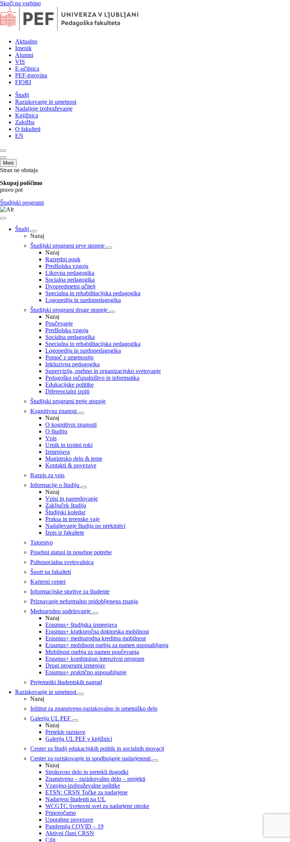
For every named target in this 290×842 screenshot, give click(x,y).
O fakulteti (27, 129)
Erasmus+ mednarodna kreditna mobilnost (95, 638)
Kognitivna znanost (54, 411)
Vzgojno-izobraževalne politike (82, 785)
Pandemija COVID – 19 (74, 826)
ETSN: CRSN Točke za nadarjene (86, 792)
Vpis (51, 438)
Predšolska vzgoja (66, 266)
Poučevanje (59, 323)
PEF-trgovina (31, 75)
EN (19, 136)
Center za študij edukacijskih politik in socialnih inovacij (97, 748)
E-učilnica (27, 68)
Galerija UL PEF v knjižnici (78, 739)
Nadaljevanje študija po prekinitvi (85, 526)
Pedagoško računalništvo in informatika (92, 378)
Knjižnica (26, 115)
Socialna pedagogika (70, 279)
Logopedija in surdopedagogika (83, 300)
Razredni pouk (62, 259)
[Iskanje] (3, 151)
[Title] (80, 28)
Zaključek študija (65, 505)
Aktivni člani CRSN (69, 833)
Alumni (24, 55)
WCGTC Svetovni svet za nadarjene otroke (97, 806)
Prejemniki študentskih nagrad (66, 682)
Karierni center (48, 581)
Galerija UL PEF (51, 718)
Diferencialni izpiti (67, 391)
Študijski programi (22, 202)
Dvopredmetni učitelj (70, 286)
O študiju (56, 431)
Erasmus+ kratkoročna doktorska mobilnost (97, 631)
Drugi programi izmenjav (75, 665)
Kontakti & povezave (70, 465)
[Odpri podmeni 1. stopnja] (109, 248)
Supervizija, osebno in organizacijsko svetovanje (103, 371)
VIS (20, 62)
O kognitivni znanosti (71, 424)
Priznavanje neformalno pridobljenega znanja (84, 601)
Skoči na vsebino (20, 3)
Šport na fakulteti (50, 572)
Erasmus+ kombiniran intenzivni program (94, 658)
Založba (24, 122)
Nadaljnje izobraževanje (43, 108)
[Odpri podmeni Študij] (34, 231)
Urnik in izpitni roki (69, 445)
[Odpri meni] (3, 157)
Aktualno (26, 41)
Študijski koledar (65, 512)
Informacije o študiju (55, 485)
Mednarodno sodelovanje (61, 611)
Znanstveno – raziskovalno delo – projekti (95, 779)
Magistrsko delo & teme (73, 458)
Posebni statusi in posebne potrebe (71, 552)
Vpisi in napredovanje (71, 498)
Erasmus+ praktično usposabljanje (85, 672)
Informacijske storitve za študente (70, 591)
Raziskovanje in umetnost (45, 102)
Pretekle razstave (65, 732)
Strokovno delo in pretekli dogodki (86, 772)
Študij (22, 95)
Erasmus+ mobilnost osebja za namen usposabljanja (106, 645)
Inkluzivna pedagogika (72, 364)
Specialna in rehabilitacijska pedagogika (92, 293)
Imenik (23, 48)
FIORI (23, 82)
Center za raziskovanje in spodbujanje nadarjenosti (91, 758)
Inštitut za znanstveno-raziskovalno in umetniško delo (93, 708)
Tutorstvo (41, 542)
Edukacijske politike (69, 384)
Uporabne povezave (69, 819)
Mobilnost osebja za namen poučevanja (92, 652)
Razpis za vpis (47, 475)
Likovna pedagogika (69, 273)
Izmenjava (57, 452)
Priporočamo (60, 813)
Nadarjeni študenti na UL (75, 799)
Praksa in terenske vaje (72, 519)
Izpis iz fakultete (64, 532)
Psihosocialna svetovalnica (62, 562)
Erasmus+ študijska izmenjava (81, 624)
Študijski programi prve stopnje (68, 245)
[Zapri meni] (3, 218)
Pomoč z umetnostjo (69, 357)
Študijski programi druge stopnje (69, 310)
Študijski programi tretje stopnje (68, 401)
